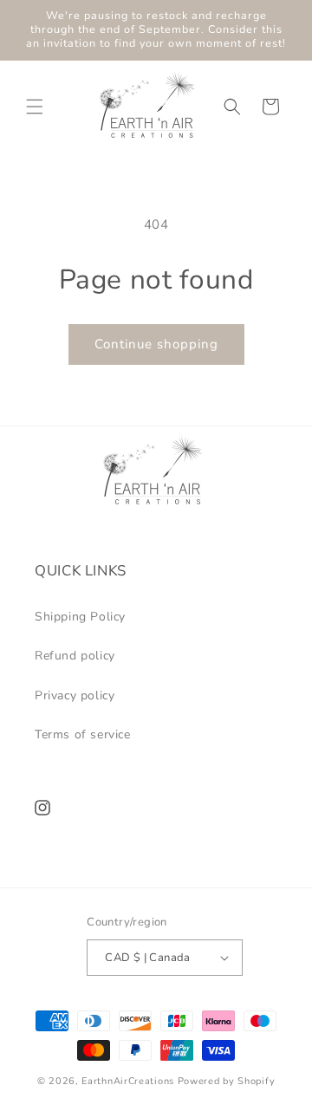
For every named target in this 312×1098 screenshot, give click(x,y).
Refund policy (75, 655)
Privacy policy (74, 695)
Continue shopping (156, 344)
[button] (35, 107)
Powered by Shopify (227, 1081)
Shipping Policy (80, 616)
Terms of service (83, 734)
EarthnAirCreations (127, 1081)
